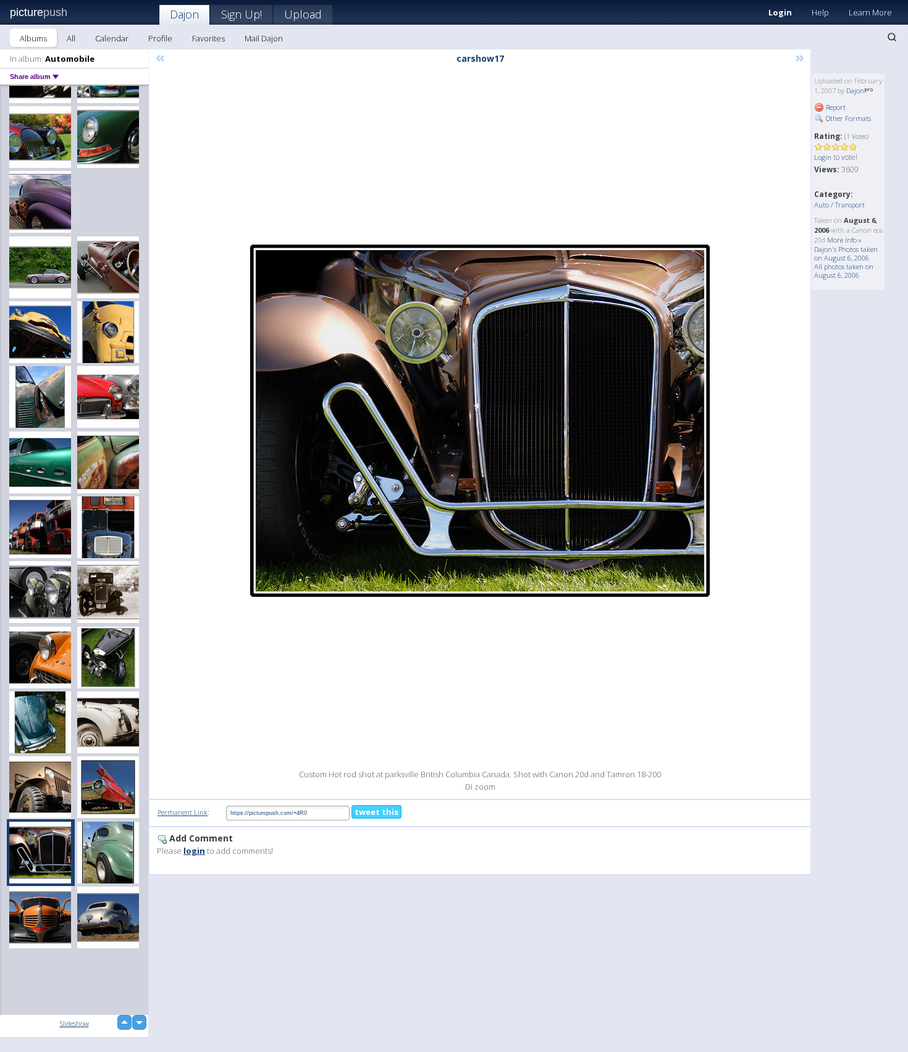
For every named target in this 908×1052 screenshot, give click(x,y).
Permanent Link (183, 812)
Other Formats (847, 118)
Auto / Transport (839, 204)
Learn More (870, 12)
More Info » (844, 239)
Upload (303, 14)
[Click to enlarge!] (480, 421)
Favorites (208, 38)
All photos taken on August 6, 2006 (843, 271)
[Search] (892, 37)
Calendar (111, 38)
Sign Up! (241, 14)
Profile (160, 38)
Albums (33, 38)
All (71, 38)
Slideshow (74, 1023)
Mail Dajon (264, 38)
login (194, 850)
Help (820, 12)
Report (835, 107)
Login (780, 12)
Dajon (184, 14)
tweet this (376, 811)
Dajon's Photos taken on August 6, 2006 (846, 253)
